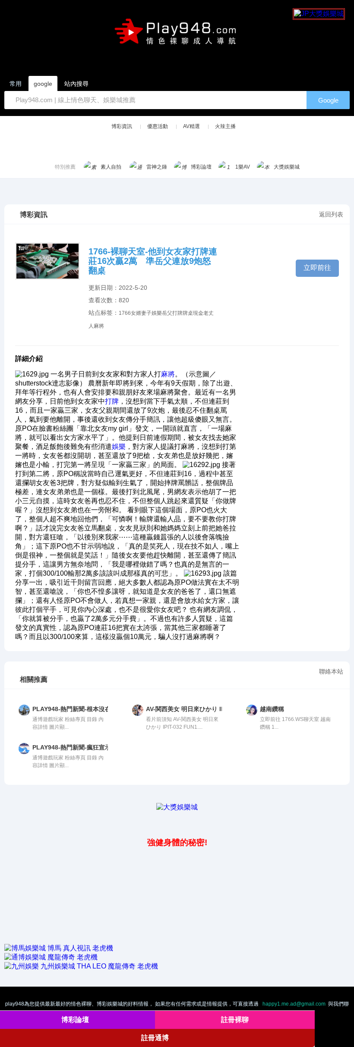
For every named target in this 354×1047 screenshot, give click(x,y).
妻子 (146, 313)
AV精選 (191, 126)
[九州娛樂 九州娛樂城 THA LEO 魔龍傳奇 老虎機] (81, 966)
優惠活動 (157, 126)
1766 (125, 313)
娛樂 (157, 313)
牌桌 (188, 313)
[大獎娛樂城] (177, 807)
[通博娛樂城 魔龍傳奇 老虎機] (51, 957)
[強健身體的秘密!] (5, 823)
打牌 (177, 313)
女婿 (136, 313)
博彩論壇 (201, 167)
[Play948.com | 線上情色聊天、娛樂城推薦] (177, 35)
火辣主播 (225, 126)
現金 (198, 313)
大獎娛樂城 (287, 167)
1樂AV (242, 167)
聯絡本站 (331, 671)
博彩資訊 (121, 126)
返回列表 (331, 214)
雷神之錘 (156, 167)
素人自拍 (111, 167)
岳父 (167, 313)
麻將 (99, 326)
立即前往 (317, 267)
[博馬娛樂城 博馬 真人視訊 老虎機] (58, 948)
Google (328, 100)
